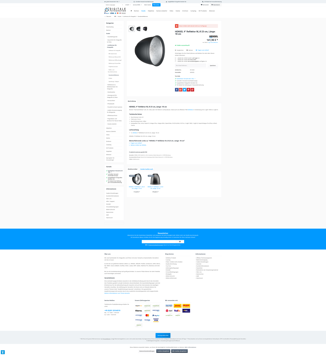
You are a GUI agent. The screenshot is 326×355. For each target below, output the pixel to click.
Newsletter (199, 268)
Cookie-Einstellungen (112, 193)
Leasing (168, 260)
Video (107, 135)
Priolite (110, 78)
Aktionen (108, 154)
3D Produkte (109, 148)
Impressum (109, 217)
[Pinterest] (188, 89)
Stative (108, 138)
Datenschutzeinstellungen (147, 351)
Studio (108, 33)
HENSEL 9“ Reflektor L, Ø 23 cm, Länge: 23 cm (155, 187)
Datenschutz (109, 212)
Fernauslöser (111, 100)
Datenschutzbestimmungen (156, 245)
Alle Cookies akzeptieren (179, 351)
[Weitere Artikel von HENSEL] (213, 37)
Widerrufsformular (171, 278)
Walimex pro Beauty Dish (114, 57)
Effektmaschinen (112, 115)
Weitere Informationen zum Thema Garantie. (117, 293)
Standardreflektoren (113, 75)
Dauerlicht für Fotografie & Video (114, 41)
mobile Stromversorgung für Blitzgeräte (114, 111)
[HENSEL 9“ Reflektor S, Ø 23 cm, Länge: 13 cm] (137, 179)
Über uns (108, 198)
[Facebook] (177, 89)
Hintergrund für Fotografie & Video (112, 96)
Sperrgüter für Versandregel (110, 159)
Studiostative (111, 92)
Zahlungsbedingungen (172, 268)
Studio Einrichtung (171, 264)
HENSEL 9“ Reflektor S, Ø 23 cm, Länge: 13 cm (137, 187)
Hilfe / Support (110, 201)
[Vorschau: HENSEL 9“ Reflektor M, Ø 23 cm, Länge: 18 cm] (138, 29)
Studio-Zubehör (112, 124)
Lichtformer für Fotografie (112, 46)
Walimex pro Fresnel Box (114, 63)
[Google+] (180, 89)
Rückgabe (169, 274)
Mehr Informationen (190, 347)
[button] (3, 352)
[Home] (131, 11)
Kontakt (108, 204)
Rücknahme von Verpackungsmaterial (207, 270)
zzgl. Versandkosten (213, 42)
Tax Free (168, 266)
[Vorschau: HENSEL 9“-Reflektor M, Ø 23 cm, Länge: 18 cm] (132, 29)
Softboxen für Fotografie (114, 50)
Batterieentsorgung (201, 260)
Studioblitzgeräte (112, 37)
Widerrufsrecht (110, 209)
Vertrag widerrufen (163, 335)
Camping (108, 144)
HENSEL (135, 133)
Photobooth (110, 104)
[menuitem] (114, 4)
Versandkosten (106, 339)
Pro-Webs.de (177, 340)
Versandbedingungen (112, 207)
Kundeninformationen (112, 196)
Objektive (109, 128)
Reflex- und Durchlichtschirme (112, 71)
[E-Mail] (192, 89)
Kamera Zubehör (111, 131)
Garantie (198, 264)
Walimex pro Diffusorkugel (114, 60)
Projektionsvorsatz (113, 66)
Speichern (213, 65)
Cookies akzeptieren (163, 351)
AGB (107, 215)
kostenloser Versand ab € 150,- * (115, 171)
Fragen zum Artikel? (203, 50)
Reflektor (190, 109)
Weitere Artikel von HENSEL (138, 145)
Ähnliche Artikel (132, 169)
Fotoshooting (110, 27)
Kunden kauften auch (146, 169)
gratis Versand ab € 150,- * (112, 1)
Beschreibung (132, 101)
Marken (108, 30)
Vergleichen (180, 50)
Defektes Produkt (171, 258)
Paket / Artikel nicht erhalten (174, 262)
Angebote (109, 151)
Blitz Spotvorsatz (112, 53)
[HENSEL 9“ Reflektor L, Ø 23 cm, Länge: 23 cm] (155, 179)
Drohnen (108, 141)
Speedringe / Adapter (113, 81)
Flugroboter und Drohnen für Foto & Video (114, 120)
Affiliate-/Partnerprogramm (204, 258)
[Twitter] (184, 89)
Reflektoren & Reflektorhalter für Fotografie (112, 87)
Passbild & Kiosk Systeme (114, 107)
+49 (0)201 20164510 (112, 310)
